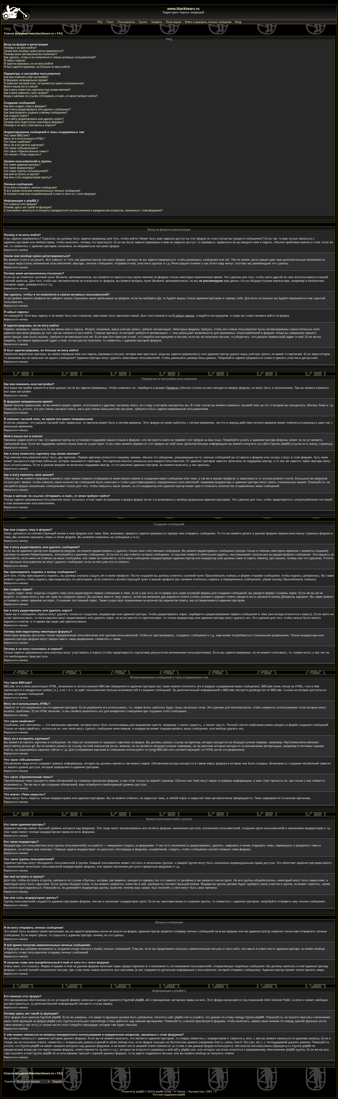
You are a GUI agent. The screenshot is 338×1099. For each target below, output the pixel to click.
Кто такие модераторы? (19, 167)
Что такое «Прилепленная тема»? (26, 151)
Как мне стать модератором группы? (28, 177)
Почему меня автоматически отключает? (30, 54)
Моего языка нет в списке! (21, 86)
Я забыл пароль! (15, 60)
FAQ (100, 21)
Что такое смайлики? (17, 141)
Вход (238, 21)
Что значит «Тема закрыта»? (22, 154)
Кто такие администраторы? (22, 164)
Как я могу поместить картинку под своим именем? (37, 89)
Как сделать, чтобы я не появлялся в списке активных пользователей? (50, 57)
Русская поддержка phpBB (169, 1094)
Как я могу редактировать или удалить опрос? (34, 118)
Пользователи (126, 21)
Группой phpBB (133, 1000)
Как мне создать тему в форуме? (25, 106)
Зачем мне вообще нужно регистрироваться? (34, 50)
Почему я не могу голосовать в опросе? (30, 125)
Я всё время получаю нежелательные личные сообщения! (42, 190)
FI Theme (179, 1091)
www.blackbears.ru (183, 9)
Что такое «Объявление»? (21, 148)
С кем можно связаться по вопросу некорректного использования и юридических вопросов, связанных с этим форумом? (83, 210)
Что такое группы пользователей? (26, 170)
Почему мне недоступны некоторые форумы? (34, 122)
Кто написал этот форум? (20, 204)
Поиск (110, 21)
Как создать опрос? (16, 115)
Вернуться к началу (16, 249)
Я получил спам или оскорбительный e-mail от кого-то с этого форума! (50, 193)
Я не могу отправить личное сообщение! (30, 187)
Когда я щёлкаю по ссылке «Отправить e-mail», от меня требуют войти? (51, 96)
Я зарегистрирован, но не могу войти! (28, 63)
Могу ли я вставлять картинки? (24, 144)
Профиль (156, 21)
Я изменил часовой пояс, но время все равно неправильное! (44, 83)
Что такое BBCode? (17, 135)
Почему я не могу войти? (20, 47)
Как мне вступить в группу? (21, 174)
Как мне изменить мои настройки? (26, 77)
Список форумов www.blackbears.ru (29, 33)
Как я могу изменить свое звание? (26, 92)
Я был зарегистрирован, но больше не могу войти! (37, 66)
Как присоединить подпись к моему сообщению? (35, 112)
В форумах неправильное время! (26, 80)
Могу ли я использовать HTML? (24, 138)
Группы (143, 21)
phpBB (140, 1091)
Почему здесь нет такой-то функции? (28, 207)
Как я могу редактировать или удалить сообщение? (37, 109)
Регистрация (173, 21)
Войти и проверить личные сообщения (208, 21)
